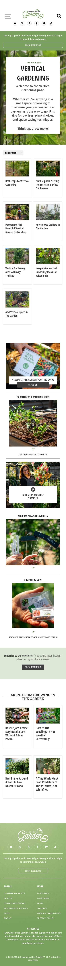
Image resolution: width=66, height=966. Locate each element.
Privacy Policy (45, 918)
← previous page (33, 62)
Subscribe (43, 893)
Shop (31, 384)
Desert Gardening (14, 903)
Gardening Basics (14, 893)
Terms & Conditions (49, 913)
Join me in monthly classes (33, 496)
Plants (8, 898)
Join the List (33, 45)
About (8, 918)
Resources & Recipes (16, 908)
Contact (42, 908)
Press (40, 903)
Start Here (43, 898)
